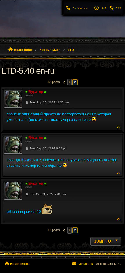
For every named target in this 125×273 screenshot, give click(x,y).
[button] (64, 82)
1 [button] (69, 82)
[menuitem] (77, 8)
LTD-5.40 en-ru (27, 71)
